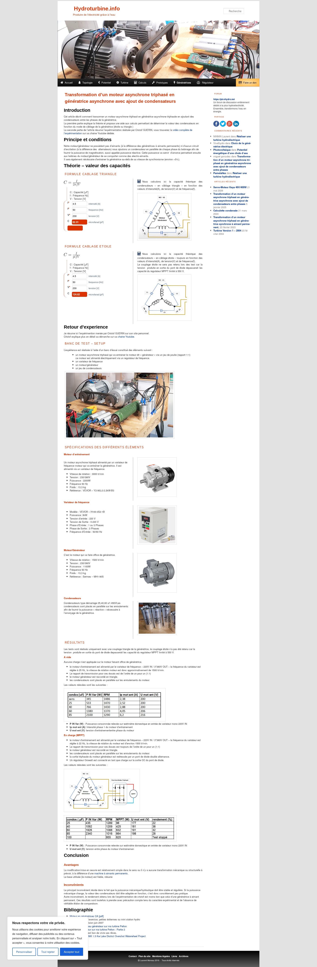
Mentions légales (161, 956)
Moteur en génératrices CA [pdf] (87, 916)
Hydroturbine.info (97, 9)
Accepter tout (71, 952)
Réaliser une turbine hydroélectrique (232, 138)
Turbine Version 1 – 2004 (227, 230)
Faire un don (249, 82)
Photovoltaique (222, 149)
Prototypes (162, 82)
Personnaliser (24, 952)
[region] (47, 938)
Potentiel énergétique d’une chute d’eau (230, 151)
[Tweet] (223, 125)
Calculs (142, 82)
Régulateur (207, 82)
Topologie (87, 82)
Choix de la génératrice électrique (232, 144)
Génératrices (184, 82)
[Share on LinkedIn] (236, 125)
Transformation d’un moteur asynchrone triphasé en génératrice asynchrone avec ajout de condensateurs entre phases (232, 163)
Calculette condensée (225, 210)
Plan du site (145, 956)
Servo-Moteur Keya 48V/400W (230, 187)
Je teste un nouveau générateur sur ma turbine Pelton (98, 926)
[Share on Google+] (229, 125)
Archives (183, 956)
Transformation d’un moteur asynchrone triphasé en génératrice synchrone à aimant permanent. (231, 222)
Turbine (124, 82)
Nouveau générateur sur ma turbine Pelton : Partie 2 (98, 929)
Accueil (69, 82)
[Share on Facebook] (216, 125)
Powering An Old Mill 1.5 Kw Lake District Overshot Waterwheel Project (108, 936)
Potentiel (106, 82)
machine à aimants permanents (111, 873)
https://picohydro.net (224, 99)
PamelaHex (219, 173)
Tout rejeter (48, 952)
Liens (174, 956)
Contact (133, 956)
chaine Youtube (126, 336)
